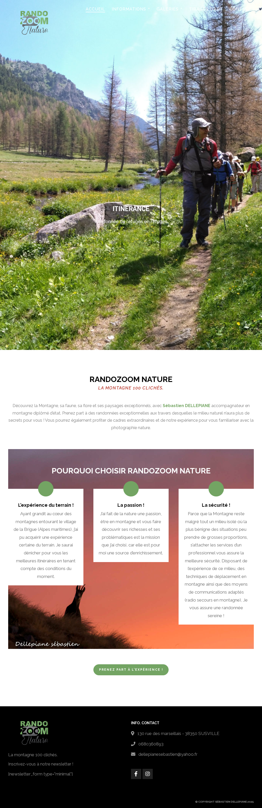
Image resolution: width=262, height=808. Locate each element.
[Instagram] (148, 774)
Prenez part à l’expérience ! (131, 669)
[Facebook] (136, 774)
